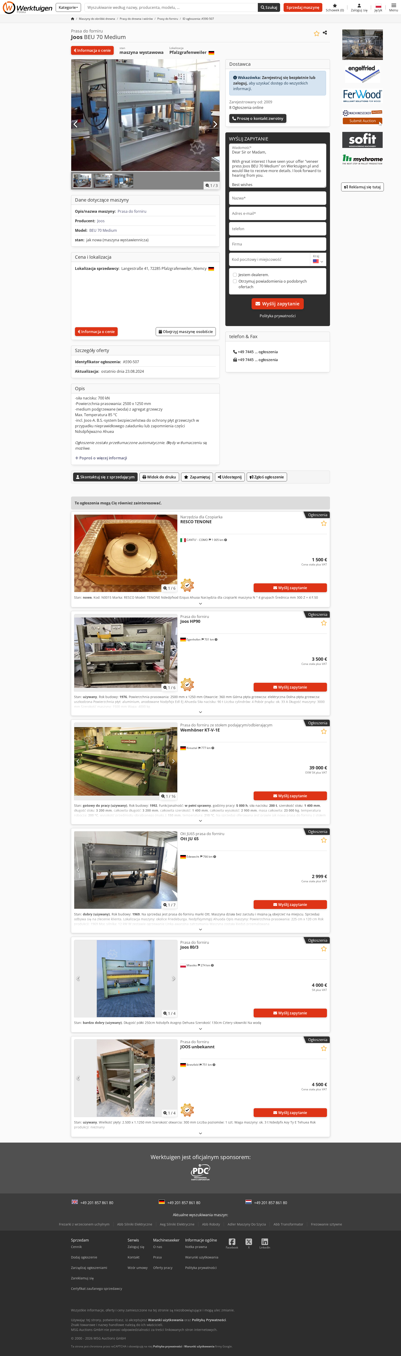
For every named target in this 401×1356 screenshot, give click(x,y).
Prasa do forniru (132, 211)
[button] (393, 7)
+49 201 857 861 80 (96, 1202)
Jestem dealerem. (254, 274)
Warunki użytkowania (199, 1346)
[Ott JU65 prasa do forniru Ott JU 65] (125, 870)
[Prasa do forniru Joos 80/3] (125, 978)
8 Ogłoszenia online (246, 107)
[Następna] (214, 124)
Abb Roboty (211, 1224)
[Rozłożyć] (200, 603)
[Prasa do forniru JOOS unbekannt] (125, 1078)
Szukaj (271, 7)
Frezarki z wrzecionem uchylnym (84, 1224)
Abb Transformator (288, 1224)
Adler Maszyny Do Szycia (247, 1224)
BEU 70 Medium (103, 230)
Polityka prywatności (278, 315)
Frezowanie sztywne (326, 1224)
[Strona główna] (72, 19)
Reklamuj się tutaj (364, 187)
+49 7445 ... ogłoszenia (258, 351)
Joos (101, 220)
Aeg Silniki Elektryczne (177, 1224)
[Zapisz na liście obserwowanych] (317, 33)
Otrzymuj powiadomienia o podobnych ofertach (273, 284)
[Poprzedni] (75, 124)
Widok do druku (161, 477)
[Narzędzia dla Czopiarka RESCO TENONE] (125, 553)
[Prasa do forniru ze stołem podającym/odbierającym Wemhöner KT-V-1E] (125, 761)
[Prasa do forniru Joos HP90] (125, 653)
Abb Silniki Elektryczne (134, 1224)
